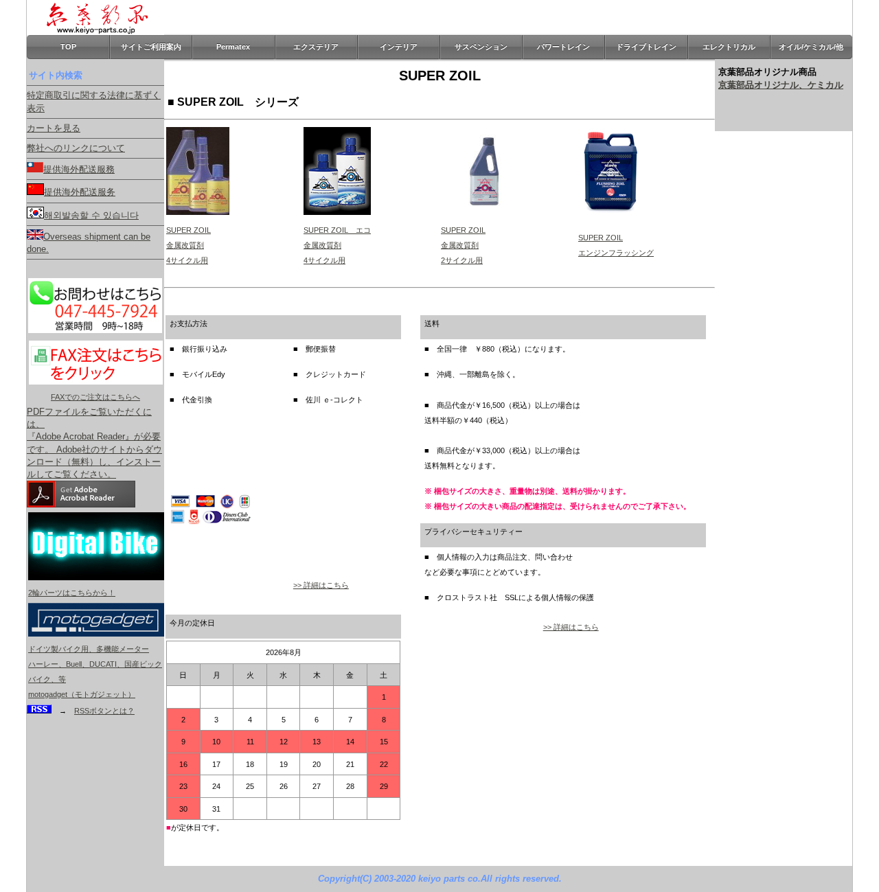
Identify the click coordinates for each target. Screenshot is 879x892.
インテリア (399, 47)
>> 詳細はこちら (321, 585)
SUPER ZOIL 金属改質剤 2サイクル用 (463, 245)
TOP (68, 47)
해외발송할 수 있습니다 (91, 215)
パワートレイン (563, 47)
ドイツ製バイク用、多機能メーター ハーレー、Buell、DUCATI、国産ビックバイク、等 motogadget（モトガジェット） (95, 671)
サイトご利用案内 (151, 47)
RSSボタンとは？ (104, 711)
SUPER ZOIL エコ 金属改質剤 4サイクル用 (337, 245)
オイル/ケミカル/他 (811, 47)
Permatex (233, 47)
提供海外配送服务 (79, 192)
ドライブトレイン (646, 47)
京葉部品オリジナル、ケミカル (780, 85)
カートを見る (53, 128)
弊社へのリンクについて (76, 148)
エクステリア (316, 47)
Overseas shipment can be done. (88, 242)
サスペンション (481, 47)
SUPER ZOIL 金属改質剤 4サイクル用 (188, 245)
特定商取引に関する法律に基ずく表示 (94, 101)
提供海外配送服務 (79, 169)
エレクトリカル (729, 47)
